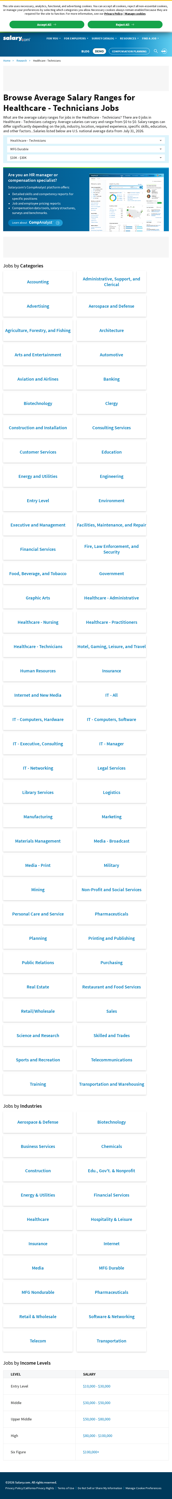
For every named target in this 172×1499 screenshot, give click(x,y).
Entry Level (38, 500)
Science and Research (38, 1035)
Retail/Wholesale (38, 1011)
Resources (128, 38)
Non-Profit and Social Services (111, 889)
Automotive (111, 355)
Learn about (20, 222)
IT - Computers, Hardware (38, 719)
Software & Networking (111, 1316)
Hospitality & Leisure (111, 1219)
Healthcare (38, 1219)
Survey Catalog (103, 38)
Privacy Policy (113, 14)
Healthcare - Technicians (38, 646)
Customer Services (38, 452)
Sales (111, 1011)
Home (6, 60)
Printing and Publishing (111, 938)
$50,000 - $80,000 (96, 1419)
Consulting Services (111, 428)
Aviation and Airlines (37, 379)
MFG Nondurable (38, 1292)
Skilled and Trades (112, 1035)
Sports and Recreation (38, 1060)
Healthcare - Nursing (38, 622)
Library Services (37, 792)
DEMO (99, 51)
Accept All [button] (44, 24)
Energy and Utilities (37, 476)
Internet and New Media (37, 695)
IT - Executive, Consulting (38, 744)
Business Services (38, 1146)
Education (112, 452)
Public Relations (38, 962)
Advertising (38, 306)
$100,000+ (91, 1452)
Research (22, 60)
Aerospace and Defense (111, 306)
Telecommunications (111, 1060)
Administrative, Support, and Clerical (111, 281)
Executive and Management (37, 525)
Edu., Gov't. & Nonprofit (111, 1171)
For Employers (75, 38)
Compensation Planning (129, 51)
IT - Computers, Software (111, 719)
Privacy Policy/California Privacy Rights (29, 1488)
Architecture (111, 330)
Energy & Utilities (38, 1195)
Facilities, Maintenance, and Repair (111, 525)
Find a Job (149, 38)
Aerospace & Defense (37, 1122)
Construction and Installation (38, 428)
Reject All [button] (122, 24)
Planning (38, 938)
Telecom (38, 1341)
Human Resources (38, 671)
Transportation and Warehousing (111, 1084)
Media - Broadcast (111, 841)
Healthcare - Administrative (111, 598)
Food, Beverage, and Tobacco (37, 573)
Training (38, 1084)
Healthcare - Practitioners (111, 622)
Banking (111, 379)
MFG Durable (111, 1268)
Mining (37, 889)
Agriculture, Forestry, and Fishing (37, 330)
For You (52, 38)
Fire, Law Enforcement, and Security (111, 549)
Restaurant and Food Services (111, 987)
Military (111, 865)
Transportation (111, 1341)
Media (38, 1268)
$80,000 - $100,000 (97, 1435)
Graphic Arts (38, 598)
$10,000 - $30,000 (96, 1386)
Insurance (111, 671)
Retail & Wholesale (37, 1316)
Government (111, 573)
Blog (85, 51)
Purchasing (111, 962)
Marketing (111, 817)
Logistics (111, 792)
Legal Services (111, 768)
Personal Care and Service (38, 914)
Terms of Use (66, 1488)
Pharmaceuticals (111, 914)
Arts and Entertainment (38, 355)
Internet (112, 1243)
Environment (111, 500)
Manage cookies (135, 14)
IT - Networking (38, 768)
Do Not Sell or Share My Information (100, 1488)
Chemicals (111, 1146)
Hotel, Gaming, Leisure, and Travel (111, 646)
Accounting (38, 282)
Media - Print (38, 865)
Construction (38, 1171)
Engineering (111, 476)
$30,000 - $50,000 (96, 1402)
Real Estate (38, 987)
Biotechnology (38, 403)
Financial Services (38, 549)
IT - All (111, 695)
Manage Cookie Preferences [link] (144, 1488)
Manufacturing (37, 817)
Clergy (111, 403)
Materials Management (38, 841)
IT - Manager (111, 744)
